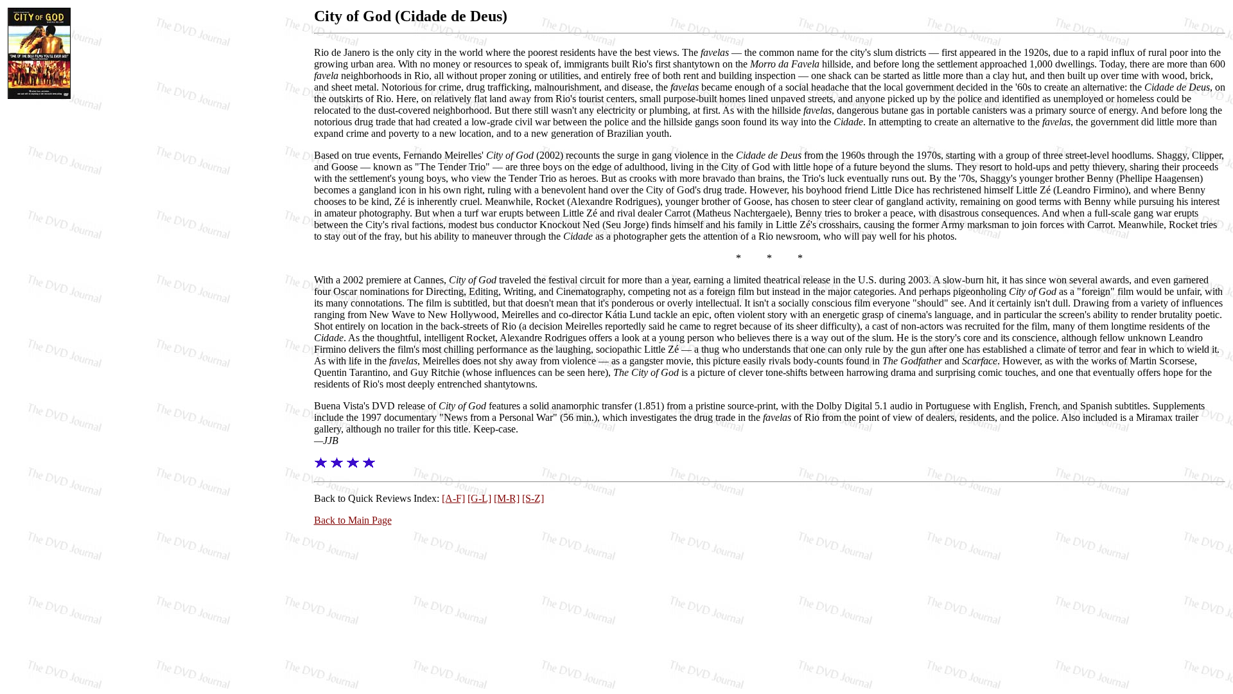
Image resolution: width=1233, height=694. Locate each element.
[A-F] (453, 498)
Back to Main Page (353, 520)
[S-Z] (533, 498)
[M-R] (507, 498)
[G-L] (479, 498)
